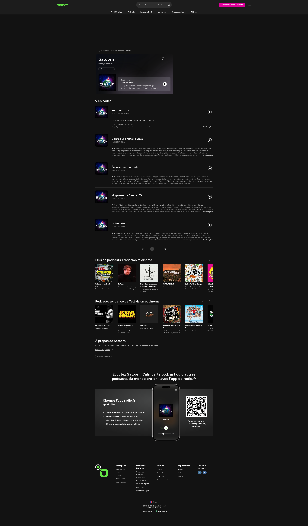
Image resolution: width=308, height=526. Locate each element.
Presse (118, 475)
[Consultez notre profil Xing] (205, 472)
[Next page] (160, 249)
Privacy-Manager (142, 491)
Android (180, 476)
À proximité (162, 12)
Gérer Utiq (140, 487)
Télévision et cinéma (106, 69)
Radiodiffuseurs (121, 482)
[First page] (143, 249)
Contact (160, 469)
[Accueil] (99, 51)
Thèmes (194, 12)
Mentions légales (142, 484)
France (155, 502)
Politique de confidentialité (141, 479)
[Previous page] (148, 249)
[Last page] (165, 249)
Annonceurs (120, 479)
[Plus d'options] (169, 58)
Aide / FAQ (160, 476)
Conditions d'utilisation (140, 473)
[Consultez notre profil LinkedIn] (200, 472)
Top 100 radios (116, 12)
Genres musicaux (178, 12)
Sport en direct (146, 12)
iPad (179, 473)
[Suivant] (210, 259)
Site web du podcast (102, 350)
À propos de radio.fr (120, 471)
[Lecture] (165, 84)
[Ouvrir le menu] (249, 4)
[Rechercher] (168, 4)
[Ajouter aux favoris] (163, 59)
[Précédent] (203, 259)
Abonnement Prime (164, 480)
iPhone (180, 469)
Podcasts (131, 12)
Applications (161, 473)
